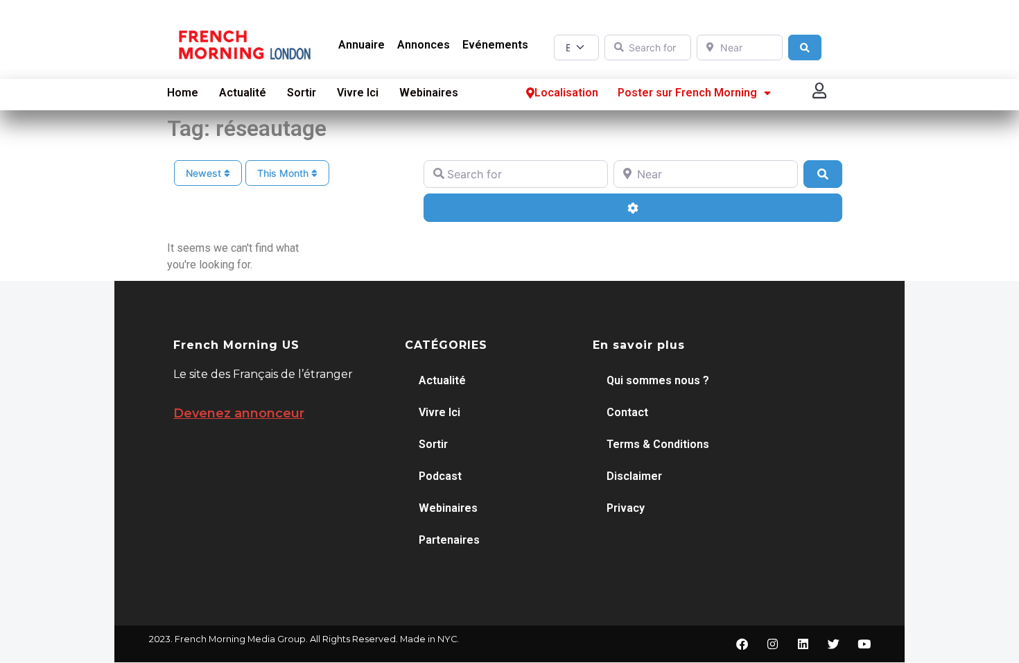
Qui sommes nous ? (658, 380)
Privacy (626, 508)
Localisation (566, 92)
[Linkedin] (803, 644)
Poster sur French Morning (687, 92)
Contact (627, 412)
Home (182, 92)
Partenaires (449, 539)
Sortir (301, 92)
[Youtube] (864, 644)
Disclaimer (634, 476)
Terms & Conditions (658, 444)
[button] (820, 91)
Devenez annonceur (238, 413)
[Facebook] (742, 644)
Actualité (242, 92)
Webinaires (428, 92)
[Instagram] (772, 644)
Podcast (440, 476)
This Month (284, 173)
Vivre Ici (357, 92)
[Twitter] (833, 644)
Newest (205, 173)
